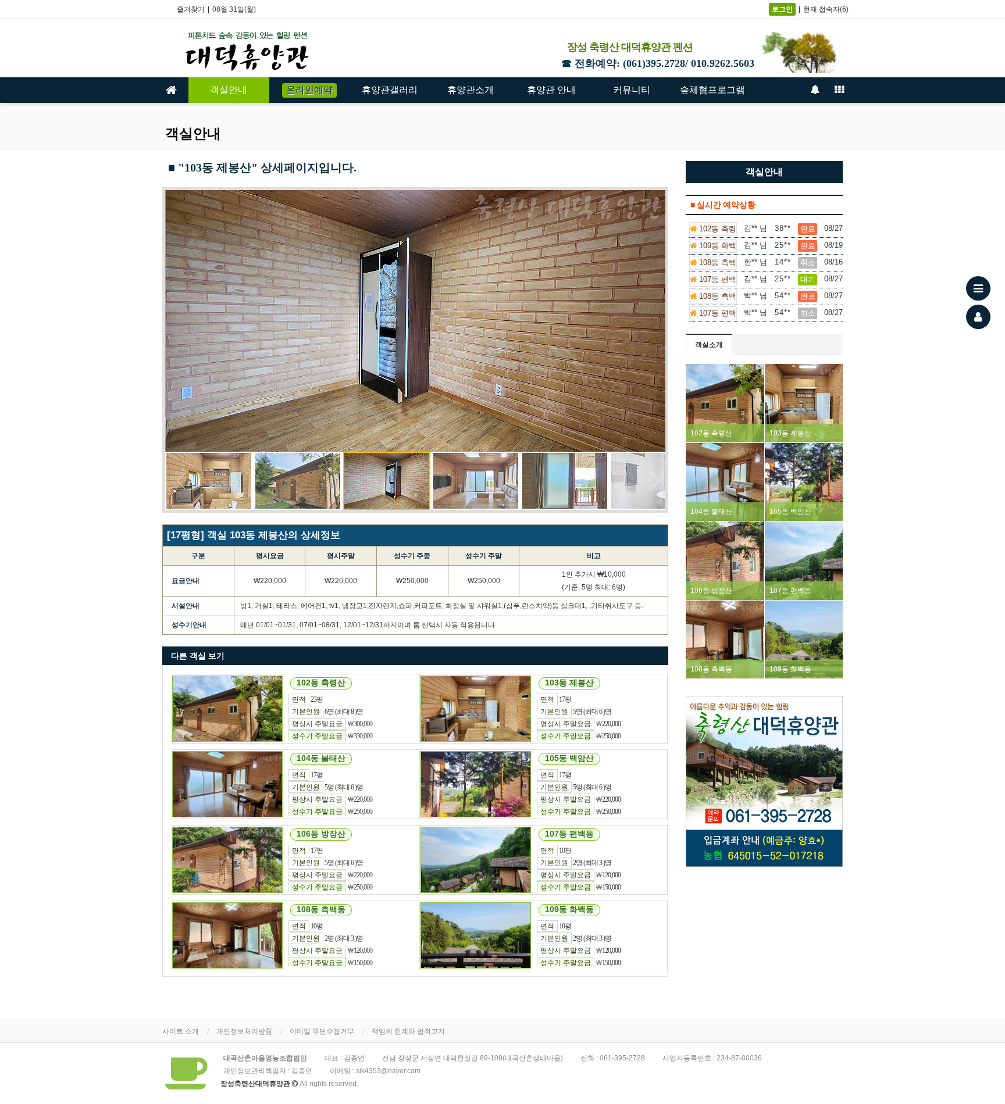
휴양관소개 (470, 89)
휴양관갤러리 (390, 89)
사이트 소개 (180, 1031)
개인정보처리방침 (244, 1031)
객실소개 (709, 345)
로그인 (782, 9)
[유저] (978, 317)
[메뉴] (978, 288)
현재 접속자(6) (826, 9)
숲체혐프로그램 (712, 89)
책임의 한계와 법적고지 (408, 1031)
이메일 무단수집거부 (322, 1031)
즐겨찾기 (191, 9)
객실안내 (228, 89)
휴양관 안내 (551, 89)
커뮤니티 (631, 89)
